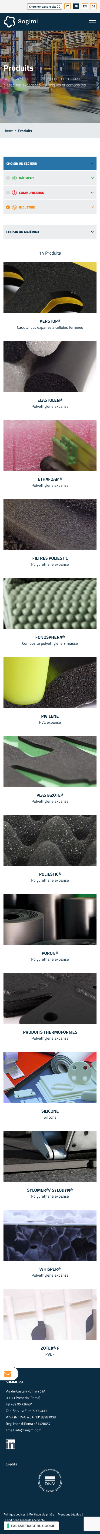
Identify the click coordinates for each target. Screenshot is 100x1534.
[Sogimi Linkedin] (10, 1444)
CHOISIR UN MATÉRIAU (22, 231)
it (67, 6)
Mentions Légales (69, 1514)
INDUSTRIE (27, 207)
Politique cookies (14, 1514)
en (85, 6)
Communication (31, 192)
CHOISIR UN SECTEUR (21, 163)
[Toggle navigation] (92, 21)
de (93, 6)
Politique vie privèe (41, 1514)
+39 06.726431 (22, 1404)
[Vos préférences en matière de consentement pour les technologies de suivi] (31, 1525)
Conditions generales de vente (25, 1520)
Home (8, 130)
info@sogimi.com (28, 1430)
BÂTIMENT (26, 178)
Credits (11, 1464)
